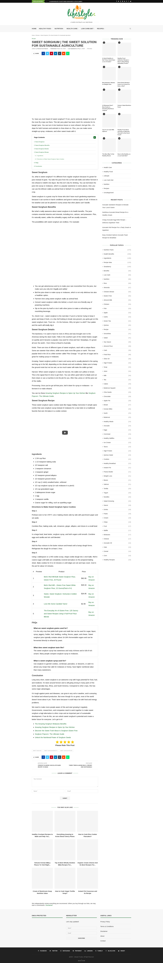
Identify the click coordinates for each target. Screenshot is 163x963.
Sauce (117, 505)
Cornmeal (117, 434)
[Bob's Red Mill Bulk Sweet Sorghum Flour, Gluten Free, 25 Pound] (39, 578)
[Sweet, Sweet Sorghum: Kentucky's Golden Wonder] (39, 595)
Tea (117, 380)
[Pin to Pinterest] (51, 53)
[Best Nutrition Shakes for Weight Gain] (109, 74)
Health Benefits (117, 254)
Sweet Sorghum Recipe (42, 152)
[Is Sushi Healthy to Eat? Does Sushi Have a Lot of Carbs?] (109, 49)
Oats (117, 547)
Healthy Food (45, 28)
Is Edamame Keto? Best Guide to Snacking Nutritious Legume (108, 108)
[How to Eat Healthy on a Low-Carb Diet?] (124, 145)
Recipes (100, 28)
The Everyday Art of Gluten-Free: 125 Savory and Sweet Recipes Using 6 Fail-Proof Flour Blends (61, 614)
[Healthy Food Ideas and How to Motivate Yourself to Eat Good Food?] (124, 121)
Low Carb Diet (87, 28)
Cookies (117, 459)
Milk (117, 375)
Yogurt (117, 493)
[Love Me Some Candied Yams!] (39, 603)
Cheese (117, 539)
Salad (117, 338)
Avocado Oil (117, 543)
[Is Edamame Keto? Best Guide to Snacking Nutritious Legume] (109, 96)
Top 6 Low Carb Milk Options (108, 130)
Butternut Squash (117, 388)
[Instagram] (120, 1)
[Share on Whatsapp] (67, 53)
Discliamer (49, 905)
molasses (117, 534)
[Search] (130, 28)
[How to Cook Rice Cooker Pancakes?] (87, 821)
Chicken (117, 304)
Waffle (117, 530)
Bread (117, 405)
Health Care (72, 28)
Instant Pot (117, 467)
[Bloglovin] (128, 1)
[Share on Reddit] (63, 53)
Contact (103, 941)
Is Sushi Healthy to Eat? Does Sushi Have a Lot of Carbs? (65, 1)
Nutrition (59, 28)
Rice (117, 283)
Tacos (117, 447)
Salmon (117, 484)
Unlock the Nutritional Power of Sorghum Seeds (53, 737)
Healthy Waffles (117, 438)
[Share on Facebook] (43, 53)
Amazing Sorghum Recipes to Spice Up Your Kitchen (65, 393)
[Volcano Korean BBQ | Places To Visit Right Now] (42, 849)
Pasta (117, 514)
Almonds (117, 287)
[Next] (48, 1)
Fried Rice (117, 354)
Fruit (117, 526)
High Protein (117, 363)
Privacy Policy (105, 922)
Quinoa (117, 325)
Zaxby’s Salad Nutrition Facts (124, 106)
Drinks (117, 509)
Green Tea (117, 321)
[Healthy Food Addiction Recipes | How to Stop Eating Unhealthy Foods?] (124, 49)
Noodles (117, 497)
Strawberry (117, 266)
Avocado (117, 426)
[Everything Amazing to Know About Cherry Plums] (65, 821)
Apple (117, 313)
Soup (117, 367)
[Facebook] (116, 1)
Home (34, 28)
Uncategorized (109, 192)
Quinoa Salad (117, 455)
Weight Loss (117, 476)
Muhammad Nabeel (42, 48)
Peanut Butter (117, 472)
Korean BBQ (117, 409)
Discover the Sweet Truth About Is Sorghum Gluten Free (56, 731)
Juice (117, 371)
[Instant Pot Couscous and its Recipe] (87, 878)
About (102, 936)
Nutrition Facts (117, 250)
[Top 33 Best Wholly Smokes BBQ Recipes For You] (65, 849)
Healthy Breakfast (117, 463)
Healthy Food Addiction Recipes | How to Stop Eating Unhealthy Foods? (123, 61)
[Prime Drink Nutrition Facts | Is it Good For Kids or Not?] (124, 74)
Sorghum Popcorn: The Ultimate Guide (49, 734)
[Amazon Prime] (83, 588)
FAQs (36, 162)
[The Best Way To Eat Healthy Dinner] (109, 145)
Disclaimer (103, 931)
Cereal (117, 551)
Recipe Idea (117, 262)
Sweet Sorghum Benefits (42, 145)
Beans (117, 480)
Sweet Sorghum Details (42, 148)
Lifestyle (106, 176)
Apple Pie (117, 400)
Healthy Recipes (117, 560)
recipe (117, 329)
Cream (117, 518)
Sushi (117, 413)
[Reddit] (130, 1)
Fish (117, 308)
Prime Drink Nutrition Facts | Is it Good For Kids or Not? (124, 84)
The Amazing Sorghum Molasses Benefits (50, 724)
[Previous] (46, 1)
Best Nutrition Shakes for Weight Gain (108, 83)
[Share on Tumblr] (59, 53)
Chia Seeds (117, 392)
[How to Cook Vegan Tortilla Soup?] (65, 878)
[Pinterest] (122, 1)
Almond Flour (117, 346)
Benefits (117, 271)
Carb (117, 350)
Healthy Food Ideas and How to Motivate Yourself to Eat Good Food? (124, 132)
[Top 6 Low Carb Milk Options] (109, 121)
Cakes (117, 384)
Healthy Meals (117, 421)
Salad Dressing (117, 501)
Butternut (117, 417)
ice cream (117, 442)
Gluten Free (117, 296)
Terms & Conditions (107, 926)
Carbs (117, 317)
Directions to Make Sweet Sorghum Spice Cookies (50, 159)
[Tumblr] (126, 1)
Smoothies (117, 333)
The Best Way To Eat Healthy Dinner (108, 154)
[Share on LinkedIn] (55, 53)
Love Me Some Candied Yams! (55, 604)
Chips (117, 522)
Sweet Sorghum (39, 141)
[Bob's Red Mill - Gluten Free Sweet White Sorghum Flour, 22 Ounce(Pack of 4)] (39, 586)
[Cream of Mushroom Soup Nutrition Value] (42, 878)
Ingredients (40, 155)
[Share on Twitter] (47, 53)
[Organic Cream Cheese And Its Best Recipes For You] (87, 849)
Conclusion (38, 166)
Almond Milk (117, 300)
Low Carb (117, 275)
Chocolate (117, 396)
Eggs (117, 430)
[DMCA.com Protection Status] (36, 922)
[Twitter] (118, 1)
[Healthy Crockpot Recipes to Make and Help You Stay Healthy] (42, 821)
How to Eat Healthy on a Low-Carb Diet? (124, 154)
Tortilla (117, 488)
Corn (117, 555)
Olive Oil (117, 359)
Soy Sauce (117, 342)
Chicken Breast (117, 292)
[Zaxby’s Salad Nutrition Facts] (124, 96)
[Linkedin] (124, 1)
